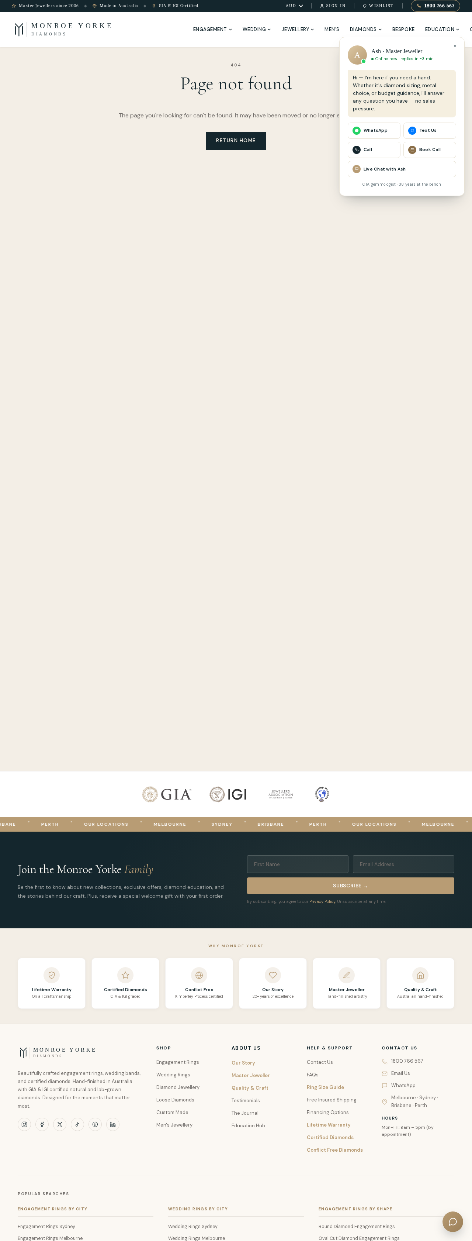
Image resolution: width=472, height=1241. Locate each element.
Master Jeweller (251, 1075)
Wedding (254, 29)
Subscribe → (350, 886)
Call (368, 149)
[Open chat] (452, 1221)
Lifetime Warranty (329, 1125)
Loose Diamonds (175, 1100)
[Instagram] (24, 1124)
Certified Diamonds (330, 1137)
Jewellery (295, 29)
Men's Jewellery (174, 1125)
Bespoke (403, 29)
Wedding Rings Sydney (193, 1227)
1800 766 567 (439, 5)
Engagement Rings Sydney (46, 1227)
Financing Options (328, 1112)
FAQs (313, 1075)
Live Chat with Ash (385, 169)
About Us (246, 1048)
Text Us (428, 130)
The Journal (245, 1113)
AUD (291, 5)
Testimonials (246, 1100)
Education (440, 29)
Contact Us (320, 1062)
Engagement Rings (177, 1062)
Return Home (236, 140)
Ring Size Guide (325, 1087)
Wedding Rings (173, 1075)
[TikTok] (77, 1124)
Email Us (400, 1073)
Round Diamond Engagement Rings (357, 1227)
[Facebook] (42, 1124)
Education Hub (248, 1126)
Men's (332, 29)
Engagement (210, 29)
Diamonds (363, 29)
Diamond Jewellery (177, 1087)
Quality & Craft (250, 1088)
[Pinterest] (95, 1124)
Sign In (336, 5)
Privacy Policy (322, 901)
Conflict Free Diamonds (335, 1150)
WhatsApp (403, 1085)
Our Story (243, 1063)
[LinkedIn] (112, 1124)
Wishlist (381, 5)
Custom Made (172, 1112)
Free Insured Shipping (332, 1100)
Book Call (430, 149)
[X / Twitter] (59, 1124)
